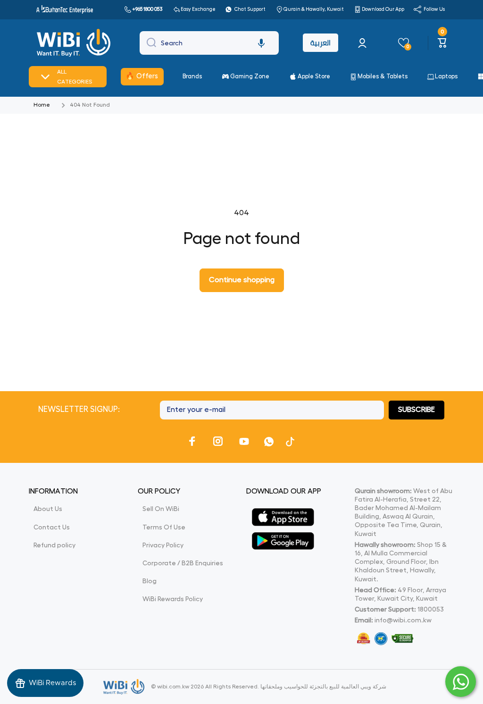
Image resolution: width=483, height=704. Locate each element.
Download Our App (383, 9)
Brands (192, 76)
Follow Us (434, 9)
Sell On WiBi (160, 508)
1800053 (430, 609)
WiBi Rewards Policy (172, 598)
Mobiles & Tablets (383, 76)
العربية (320, 43)
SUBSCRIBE (416, 409)
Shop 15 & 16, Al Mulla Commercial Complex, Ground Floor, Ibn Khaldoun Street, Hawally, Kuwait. (401, 561)
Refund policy (54, 545)
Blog (149, 581)
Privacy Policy (162, 545)
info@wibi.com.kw (403, 620)
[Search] (149, 43)
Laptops (446, 76)
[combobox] (209, 43)
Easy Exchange (198, 9)
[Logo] (74, 43)
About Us (47, 508)
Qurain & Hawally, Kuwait (313, 9)
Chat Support (250, 9)
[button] (261, 43)
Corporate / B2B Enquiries (182, 563)
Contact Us (51, 527)
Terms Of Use (163, 527)
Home (41, 105)
